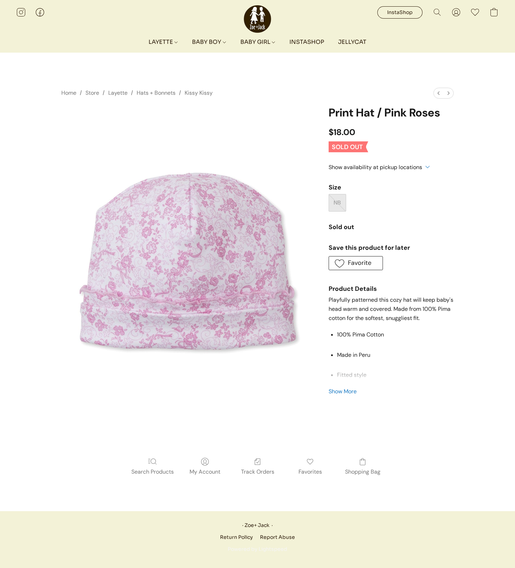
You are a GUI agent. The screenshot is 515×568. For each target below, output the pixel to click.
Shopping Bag (362, 471)
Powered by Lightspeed (257, 549)
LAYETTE (161, 42)
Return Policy (236, 537)
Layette (118, 92)
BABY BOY (207, 42)
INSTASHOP (306, 42)
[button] (257, 19)
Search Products (152, 471)
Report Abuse (277, 537)
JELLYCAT (352, 42)
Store (92, 92)
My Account (205, 471)
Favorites (310, 471)
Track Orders (257, 471)
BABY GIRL (256, 42)
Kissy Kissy (199, 92)
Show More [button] (343, 391)
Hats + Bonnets (156, 92)
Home (68, 92)
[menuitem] (439, 93)
